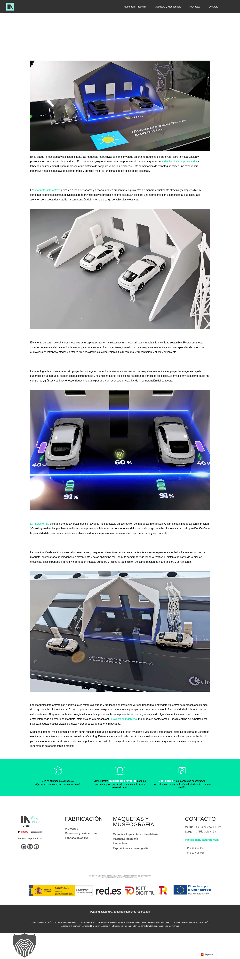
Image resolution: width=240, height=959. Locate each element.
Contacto (213, 6)
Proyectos (194, 6)
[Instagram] (30, 846)
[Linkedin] (23, 846)
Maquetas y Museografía (168, 6)
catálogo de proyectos (122, 780)
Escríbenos (166, 780)
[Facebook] (36, 846)
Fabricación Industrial (135, 6)
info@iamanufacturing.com (202, 839)
